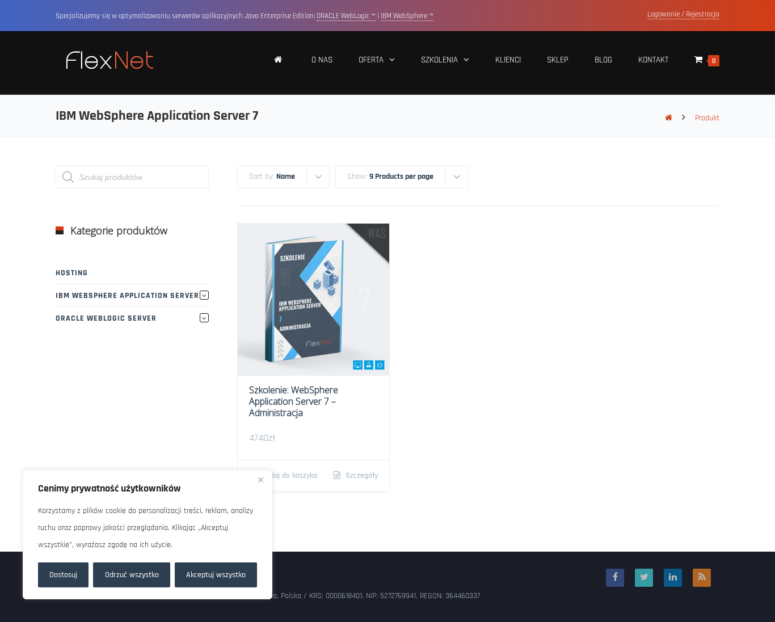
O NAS (321, 59)
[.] (278, 63)
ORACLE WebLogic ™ (346, 15)
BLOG (603, 59)
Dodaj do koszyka (288, 476)
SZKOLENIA (439, 59)
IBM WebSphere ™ (407, 15)
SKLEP (557, 59)
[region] (147, 534)
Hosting (72, 273)
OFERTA (371, 59)
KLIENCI (508, 59)
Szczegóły (360, 476)
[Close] (260, 479)
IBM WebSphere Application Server (127, 296)
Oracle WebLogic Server (106, 318)
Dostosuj (63, 575)
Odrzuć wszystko (132, 575)
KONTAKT (653, 59)
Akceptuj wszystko (216, 575)
